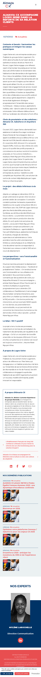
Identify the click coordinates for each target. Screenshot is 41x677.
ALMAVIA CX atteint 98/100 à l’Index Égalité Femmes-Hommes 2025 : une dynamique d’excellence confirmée (19, 485)
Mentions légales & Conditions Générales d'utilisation (20, 659)
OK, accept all (7, 673)
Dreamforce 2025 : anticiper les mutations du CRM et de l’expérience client (19, 555)
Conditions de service (24, 664)
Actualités (22, 37)
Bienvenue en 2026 (11, 509)
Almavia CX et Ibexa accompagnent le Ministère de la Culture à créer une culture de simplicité (18, 457)
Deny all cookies (22, 673)
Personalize (36, 673)
